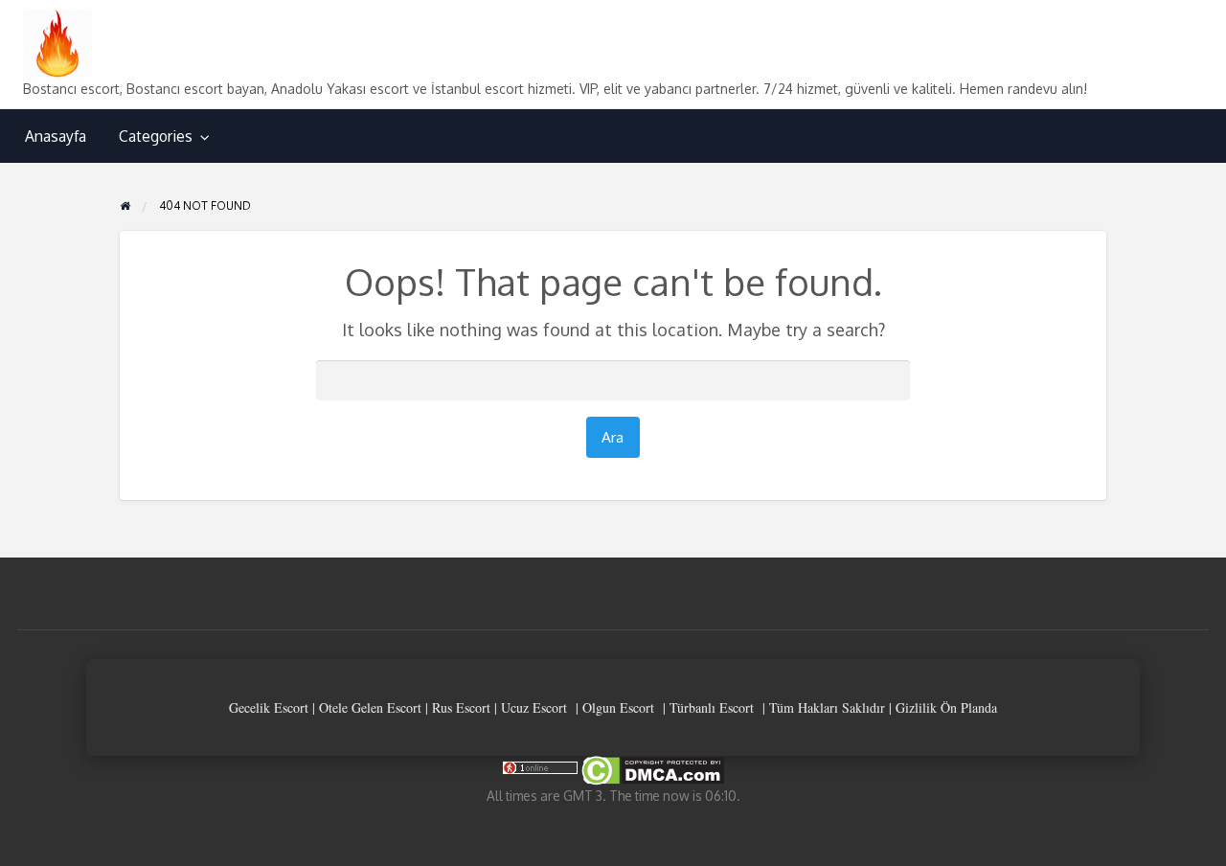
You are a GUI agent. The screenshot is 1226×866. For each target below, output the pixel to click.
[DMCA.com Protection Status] (651, 770)
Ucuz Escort (534, 707)
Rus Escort (461, 707)
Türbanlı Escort (712, 707)
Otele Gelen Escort (370, 707)
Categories (156, 136)
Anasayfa (55, 136)
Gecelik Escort (268, 707)
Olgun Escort (618, 707)
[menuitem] (55, 136)
